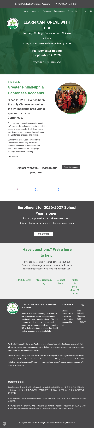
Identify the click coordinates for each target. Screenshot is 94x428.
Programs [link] (46, 11)
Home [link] (25, 11)
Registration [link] (59, 11)
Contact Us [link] (72, 11)
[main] (47, 41)
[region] (47, 4)
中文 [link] (82, 11)
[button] (91, 11)
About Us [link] (35, 11)
